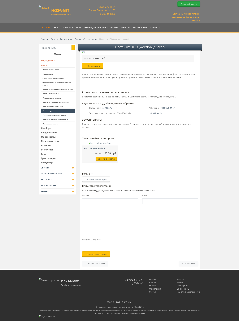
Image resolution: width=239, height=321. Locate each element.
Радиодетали (48, 60)
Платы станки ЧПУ (50, 93)
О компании (155, 289)
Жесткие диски (49, 111)
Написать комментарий (96, 179)
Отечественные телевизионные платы (56, 83)
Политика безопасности (188, 292)
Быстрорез (46, 179)
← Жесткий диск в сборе (95, 263)
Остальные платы (50, 124)
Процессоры (47, 162)
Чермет (44, 191)
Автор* (85, 195)
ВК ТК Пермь (183, 289)
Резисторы (47, 149)
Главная (153, 279)
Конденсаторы (49, 132)
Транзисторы (48, 158)
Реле (43, 154)
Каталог (180, 279)
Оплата (152, 285)
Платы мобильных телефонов (55, 102)
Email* (145, 195)
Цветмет (45, 168)
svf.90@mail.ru (156, 113)
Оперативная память (51, 98)
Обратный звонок (189, 4)
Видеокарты (47, 74)
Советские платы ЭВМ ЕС (53, 78)
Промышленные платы (52, 106)
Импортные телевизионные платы (57, 89)
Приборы (46, 128)
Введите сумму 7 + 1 (91, 239)
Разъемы (46, 145)
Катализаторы (48, 185)
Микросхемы (48, 136)
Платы (44, 65)
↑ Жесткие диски (188, 263)
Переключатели (50, 141)
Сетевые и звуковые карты (54, 115)
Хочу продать (93, 66)
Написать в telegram (106, 159)
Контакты (153, 282)
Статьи (152, 292)
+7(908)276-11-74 (106, 6)
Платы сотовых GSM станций (55, 119)
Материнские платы (51, 70)
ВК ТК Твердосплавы (51, 173)
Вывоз (180, 282)
